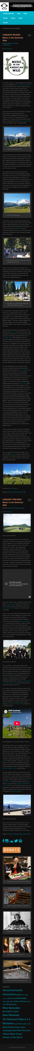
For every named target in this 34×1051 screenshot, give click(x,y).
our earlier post (16, 228)
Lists (28, 1001)
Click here (14, 683)
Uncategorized (9, 1030)
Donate (5, 23)
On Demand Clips (17, 834)
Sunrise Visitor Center (25, 121)
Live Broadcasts (10, 1004)
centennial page (10, 604)
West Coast (16, 1033)
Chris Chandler (23, 370)
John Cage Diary (8, 1001)
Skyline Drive (22, 383)
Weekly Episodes (8, 13)
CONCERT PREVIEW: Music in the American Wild (13, 502)
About (20, 18)
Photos (5, 18)
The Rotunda (19, 704)
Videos (6, 1033)
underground (11, 704)
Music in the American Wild (22, 85)
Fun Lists (25, 995)
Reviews (15, 492)
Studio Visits (19, 1027)
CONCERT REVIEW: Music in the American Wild (13, 37)
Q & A (27, 1019)
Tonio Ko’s (13, 332)
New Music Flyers (11, 1011)
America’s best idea (16, 791)
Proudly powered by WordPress (17, 1047)
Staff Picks (8, 1027)
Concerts (10, 492)
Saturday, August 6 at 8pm (10, 768)
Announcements (13, 990)
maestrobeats (6, 45)
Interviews (21, 998)
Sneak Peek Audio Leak (21, 1024)
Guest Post (11, 998)
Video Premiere (23, 1030)
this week (13, 454)
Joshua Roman (20, 1001)
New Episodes (11, 1008)
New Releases (11, 1015)
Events (13, 18)
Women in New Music (13, 1037)
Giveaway (5, 998)
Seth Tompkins (8, 48)
